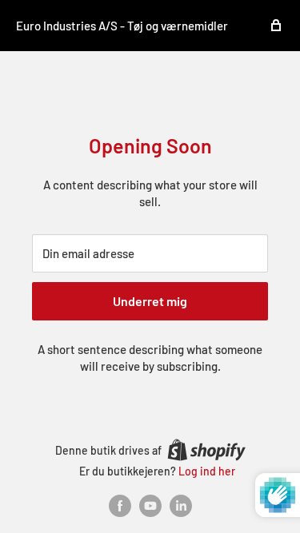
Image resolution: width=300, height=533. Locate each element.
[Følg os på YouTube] (150, 506)
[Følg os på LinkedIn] (181, 506)
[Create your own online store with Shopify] (206, 450)
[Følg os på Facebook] (120, 506)
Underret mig (150, 300)
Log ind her (206, 471)
